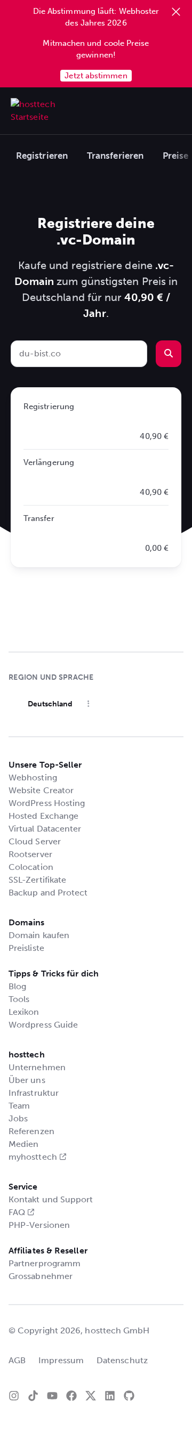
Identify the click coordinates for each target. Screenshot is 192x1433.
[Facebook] (71, 1395)
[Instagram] (14, 1395)
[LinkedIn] (110, 1395)
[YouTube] (52, 1395)
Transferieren (115, 155)
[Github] (129, 1395)
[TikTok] (33, 1395)
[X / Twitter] (90, 1395)
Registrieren (42, 155)
